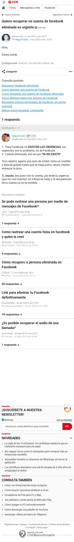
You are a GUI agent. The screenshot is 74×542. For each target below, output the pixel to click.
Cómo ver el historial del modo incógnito (26, 485)
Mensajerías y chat (30, 7)
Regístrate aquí (11, 524)
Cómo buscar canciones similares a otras (26, 490)
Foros (12, 7)
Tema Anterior (12, 14)
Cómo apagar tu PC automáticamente (25, 504)
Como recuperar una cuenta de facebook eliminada (33, 94)
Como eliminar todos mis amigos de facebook (30, 98)
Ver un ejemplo (64, 420)
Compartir (11, 71)
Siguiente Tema (61, 14)
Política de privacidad (59, 524)
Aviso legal (42, 527)
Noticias (8, 420)
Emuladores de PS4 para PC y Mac (23, 495)
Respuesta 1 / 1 (11, 128)
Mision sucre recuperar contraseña (23, 110)
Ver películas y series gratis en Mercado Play (28, 499)
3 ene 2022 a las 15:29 (40, 39)
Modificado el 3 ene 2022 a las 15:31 (29, 139)
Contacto (31, 527)
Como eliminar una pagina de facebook (26, 89)
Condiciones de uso (38, 524)
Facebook (50, 7)
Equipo (23, 524)
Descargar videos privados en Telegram (25, 514)
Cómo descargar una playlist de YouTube (26, 509)
